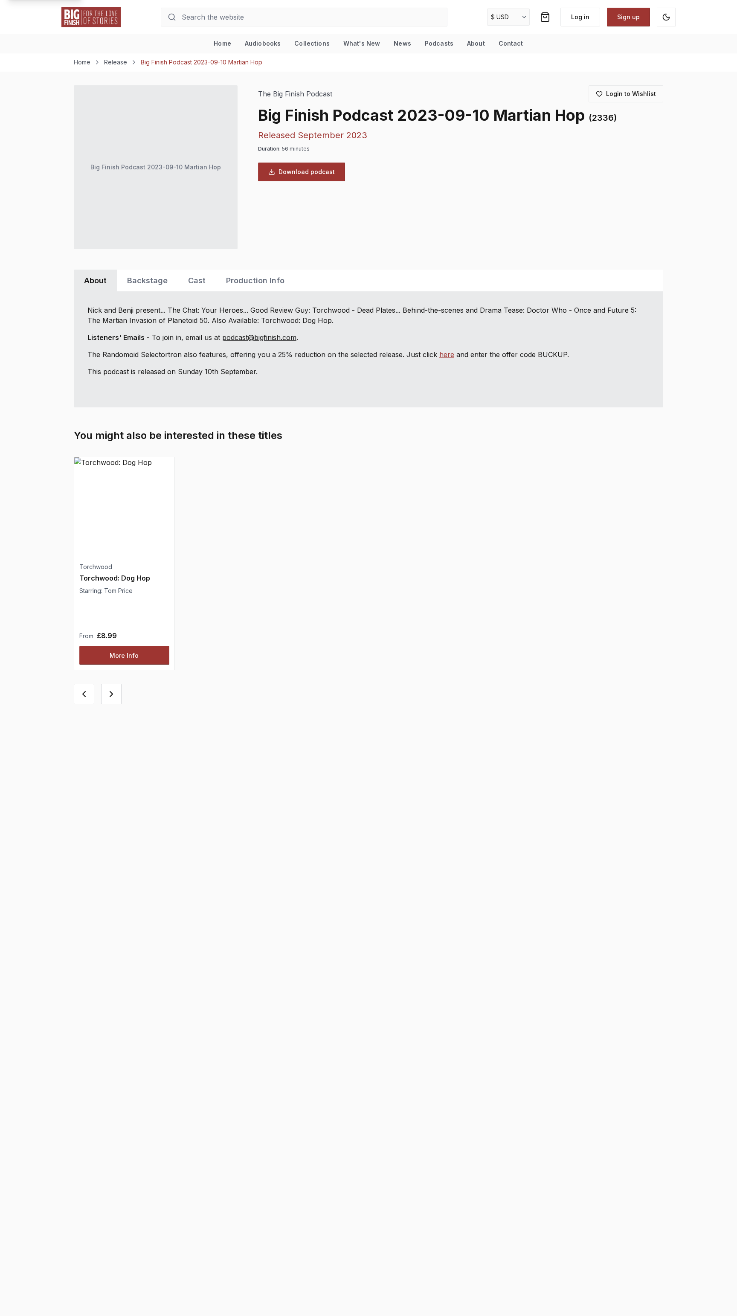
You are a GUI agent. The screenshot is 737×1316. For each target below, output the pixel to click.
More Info (124, 655)
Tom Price (118, 590)
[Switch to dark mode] (666, 17)
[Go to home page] (91, 17)
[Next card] (111, 694)
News (402, 43)
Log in (580, 16)
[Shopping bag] (545, 17)
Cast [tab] (197, 280)
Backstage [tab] (147, 280)
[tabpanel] (368, 349)
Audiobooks (263, 43)
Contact (511, 43)
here (446, 354)
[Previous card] (84, 694)
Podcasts (439, 43)
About (476, 43)
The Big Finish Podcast (295, 94)
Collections (312, 43)
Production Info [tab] (255, 280)
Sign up (628, 16)
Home (222, 43)
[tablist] (368, 280)
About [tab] (95, 280)
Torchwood (95, 566)
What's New (361, 43)
